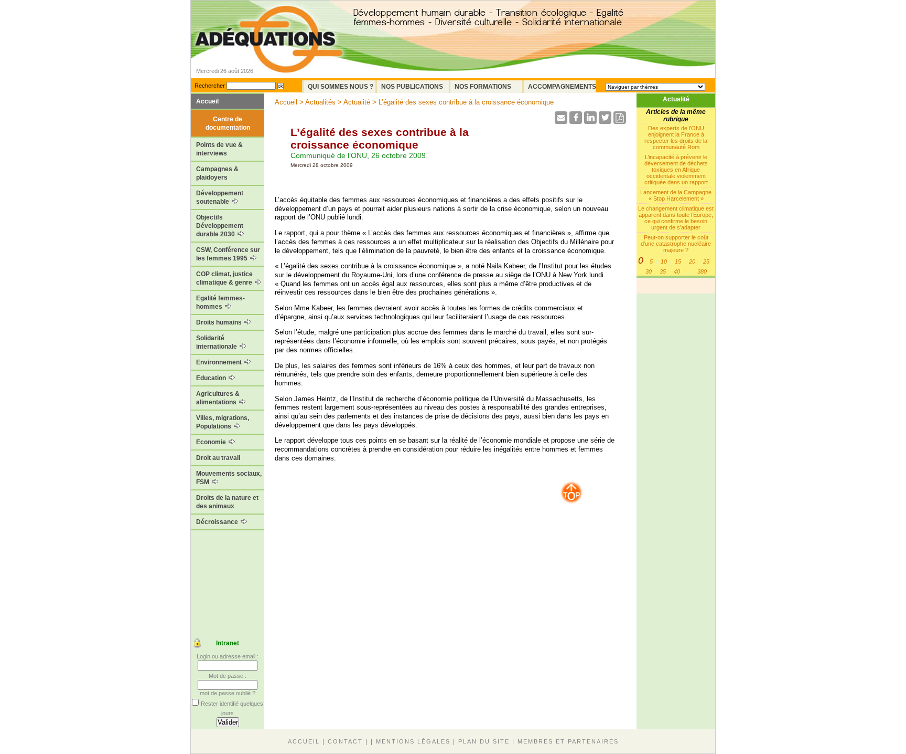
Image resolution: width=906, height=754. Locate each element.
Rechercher (210, 85)
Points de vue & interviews (219, 149)
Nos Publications (412, 86)
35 (663, 271)
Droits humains (219, 322)
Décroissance (218, 522)
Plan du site (484, 741)
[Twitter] (605, 121)
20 (692, 261)
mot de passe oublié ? (227, 693)
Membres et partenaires (568, 741)
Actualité (676, 99)
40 (677, 271)
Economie (212, 442)
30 (648, 271)
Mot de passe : (227, 676)
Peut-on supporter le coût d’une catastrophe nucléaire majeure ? (676, 243)
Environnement (219, 362)
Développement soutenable (219, 197)
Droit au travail (218, 458)
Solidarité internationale (217, 342)
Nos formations (483, 86)
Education (212, 378)
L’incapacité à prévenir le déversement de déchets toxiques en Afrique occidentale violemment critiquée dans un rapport (676, 169)
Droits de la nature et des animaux (227, 502)
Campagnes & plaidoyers (217, 173)
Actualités (320, 102)
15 (678, 261)
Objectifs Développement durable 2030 (219, 226)
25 (706, 261)
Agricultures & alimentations (218, 398)
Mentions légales (413, 741)
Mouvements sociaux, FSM (229, 478)
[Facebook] (575, 121)
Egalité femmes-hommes (220, 302)
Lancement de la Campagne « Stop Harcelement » (675, 195)
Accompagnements (562, 86)
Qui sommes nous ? (340, 86)
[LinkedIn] (590, 121)
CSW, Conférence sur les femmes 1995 (228, 254)
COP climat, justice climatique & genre (225, 278)
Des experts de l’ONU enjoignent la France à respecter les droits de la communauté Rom (675, 137)
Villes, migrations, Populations (222, 422)
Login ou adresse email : (227, 656)
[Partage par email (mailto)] (561, 121)
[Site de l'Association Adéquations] (269, 54)
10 (664, 261)
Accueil (207, 101)
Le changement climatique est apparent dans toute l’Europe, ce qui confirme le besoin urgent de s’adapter (676, 218)
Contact (345, 741)
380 (702, 271)
